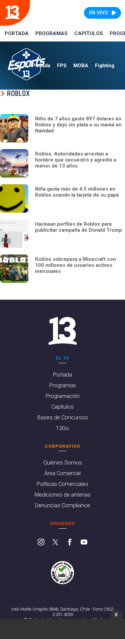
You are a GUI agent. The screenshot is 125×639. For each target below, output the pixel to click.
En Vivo (98, 13)
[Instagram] (41, 542)
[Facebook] (69, 542)
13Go (62, 428)
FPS (62, 66)
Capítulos (88, 33)
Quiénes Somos (62, 462)
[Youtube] (84, 542)
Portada (17, 33)
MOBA (80, 66)
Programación (63, 396)
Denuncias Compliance (62, 505)
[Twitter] (55, 542)
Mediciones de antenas (63, 495)
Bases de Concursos (62, 417)
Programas (51, 33)
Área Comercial (62, 473)
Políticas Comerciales (62, 484)
